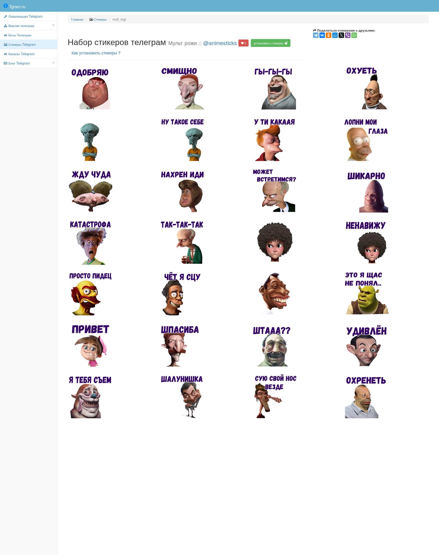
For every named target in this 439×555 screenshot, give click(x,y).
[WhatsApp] (354, 35)
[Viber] (348, 35)
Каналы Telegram (21, 53)
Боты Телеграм (19, 35)
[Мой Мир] (335, 35)
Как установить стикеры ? (96, 53)
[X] (341, 35)
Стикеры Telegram (22, 44)
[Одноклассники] (328, 35)
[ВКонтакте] (322, 35)
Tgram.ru (16, 6)
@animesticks (220, 43)
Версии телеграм (21, 25)
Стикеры (100, 19)
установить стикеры (269, 43)
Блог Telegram (19, 63)
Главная (77, 19)
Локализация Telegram (25, 16)
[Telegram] (316, 35)
